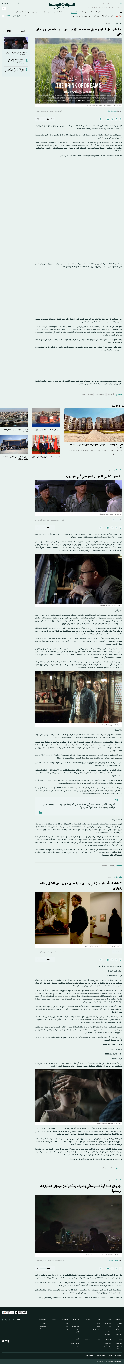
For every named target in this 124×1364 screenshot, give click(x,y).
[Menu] (121, 12)
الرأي (86, 12)
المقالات (98, 1323)
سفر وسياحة (43, 1326)
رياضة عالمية (119, 1349)
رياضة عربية (119, 1346)
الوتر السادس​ (75, 1326)
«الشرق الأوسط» (112, 111)
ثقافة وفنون (74, 12)
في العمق (38, 12)
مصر (83, 394)
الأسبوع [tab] (4, 31)
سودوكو (77, 1346)
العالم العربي (119, 1323)
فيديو (33, 12)
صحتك (66, 1323)
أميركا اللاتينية (108, 1334)
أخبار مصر (110, 394)
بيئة (67, 1329)
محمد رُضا (115, 520)
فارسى (104, 3)
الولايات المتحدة (108, 1323)
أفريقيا (109, 1332)
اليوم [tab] (9, 31)
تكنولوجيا (59, 12)
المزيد (17, 12)
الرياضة (44, 12)
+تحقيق (109, 1349)
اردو (108, 3)
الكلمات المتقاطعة (75, 1343)
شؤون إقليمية (119, 1334)
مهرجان (90, 394)
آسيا (110, 1329)
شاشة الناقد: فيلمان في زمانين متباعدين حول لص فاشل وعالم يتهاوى (15, 62)
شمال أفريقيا (117, 1329)
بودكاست (27, 12)
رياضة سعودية (119, 1343)
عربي (121, 3)
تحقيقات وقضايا (107, 1346)
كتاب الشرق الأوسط (95, 1329)
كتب (78, 1323)
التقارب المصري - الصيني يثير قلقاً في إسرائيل (46, 457)
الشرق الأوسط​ (97, 12)
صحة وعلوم (66, 12)
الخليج (119, 1326)
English (117, 3)
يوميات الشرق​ (51, 12)
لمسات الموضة (43, 1329)
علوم (67, 1326)
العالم (91, 12)
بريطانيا (104, 865)
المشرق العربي (117, 1332)
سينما (108, 23)
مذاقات (44, 1323)
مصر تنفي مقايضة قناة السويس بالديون (47, 430)
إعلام (78, 1332)
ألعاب (21, 12)
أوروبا (110, 1326)
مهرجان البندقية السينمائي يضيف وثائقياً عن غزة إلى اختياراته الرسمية (14, 70)
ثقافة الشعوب (100, 394)
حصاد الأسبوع (108, 1343)
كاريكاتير (98, 1326)
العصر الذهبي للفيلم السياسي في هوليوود (93, 476)
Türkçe (112, 3)
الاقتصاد (81, 12)
